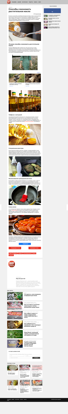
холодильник (22, 387)
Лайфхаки (15, 253)
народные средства (34, 322)
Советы (10, 7)
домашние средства (30, 302)
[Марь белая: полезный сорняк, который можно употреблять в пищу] (15, 334)
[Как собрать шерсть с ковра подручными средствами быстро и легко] (15, 315)
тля (38, 322)
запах (25, 386)
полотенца (32, 303)
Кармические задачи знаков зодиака (54, 21)
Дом (23, 386)
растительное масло (27, 253)
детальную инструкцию (29, 121)
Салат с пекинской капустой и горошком (12, 389)
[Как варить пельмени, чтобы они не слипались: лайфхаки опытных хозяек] (37, 383)
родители (34, 340)
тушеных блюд (14, 210)
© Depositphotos (11, 41)
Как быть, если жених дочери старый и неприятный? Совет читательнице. (37, 375)
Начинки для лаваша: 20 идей (53, 24)
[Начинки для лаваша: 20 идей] (46, 25)
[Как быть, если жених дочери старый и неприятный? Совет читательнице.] (37, 367)
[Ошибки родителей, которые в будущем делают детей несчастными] (15, 344)
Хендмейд (9, 399)
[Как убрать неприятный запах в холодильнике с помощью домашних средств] (24, 383)
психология (31, 340)
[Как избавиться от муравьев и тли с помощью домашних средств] (15, 325)
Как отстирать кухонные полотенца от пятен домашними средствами (32, 306)
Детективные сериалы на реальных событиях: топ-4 (54, 27)
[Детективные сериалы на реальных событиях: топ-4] (46, 28)
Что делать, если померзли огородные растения (32, 295)
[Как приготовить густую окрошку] (12, 367)
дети (27, 340)
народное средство (27, 303)
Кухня (10, 253)
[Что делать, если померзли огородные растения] (15, 296)
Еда (11, 371)
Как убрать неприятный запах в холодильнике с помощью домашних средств (24, 390)
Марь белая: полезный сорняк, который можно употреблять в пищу (31, 334)
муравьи (35, 321)
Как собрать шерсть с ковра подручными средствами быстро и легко (31, 315)
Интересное (34, 371)
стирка (36, 303)
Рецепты (9, 371)
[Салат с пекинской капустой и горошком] (12, 383)
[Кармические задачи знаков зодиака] (46, 22)
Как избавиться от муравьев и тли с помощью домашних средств (32, 325)
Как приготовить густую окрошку (11, 374)
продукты (20, 253)
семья (37, 372)
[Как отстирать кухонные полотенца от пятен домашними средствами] (15, 306)
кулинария (14, 371)
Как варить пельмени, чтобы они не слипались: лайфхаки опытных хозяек (37, 389)
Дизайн (13, 399)
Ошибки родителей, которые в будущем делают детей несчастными (30, 344)
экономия (11, 255)
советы (34, 253)
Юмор (8, 400)
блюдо (12, 386)
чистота (26, 387)
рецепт (13, 387)
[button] (60, 2)
